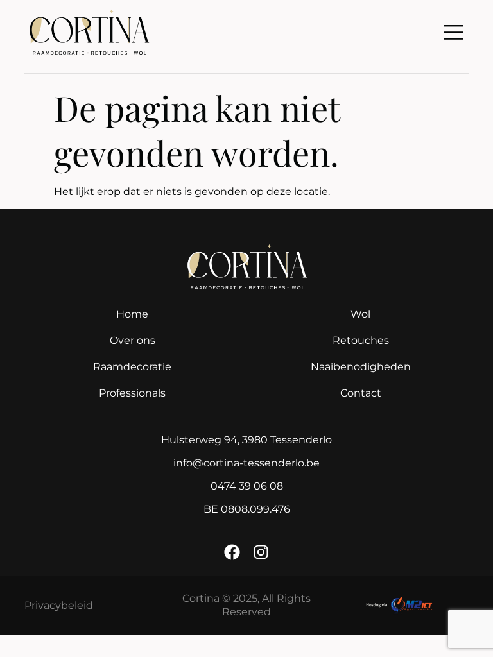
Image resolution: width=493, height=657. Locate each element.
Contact (360, 393)
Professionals (132, 393)
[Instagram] (261, 552)
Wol (360, 314)
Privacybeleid (58, 605)
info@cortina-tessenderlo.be (246, 463)
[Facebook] (232, 552)
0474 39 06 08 (247, 486)
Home (132, 314)
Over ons (132, 340)
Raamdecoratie (132, 367)
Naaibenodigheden (361, 367)
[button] (454, 33)
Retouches (361, 340)
